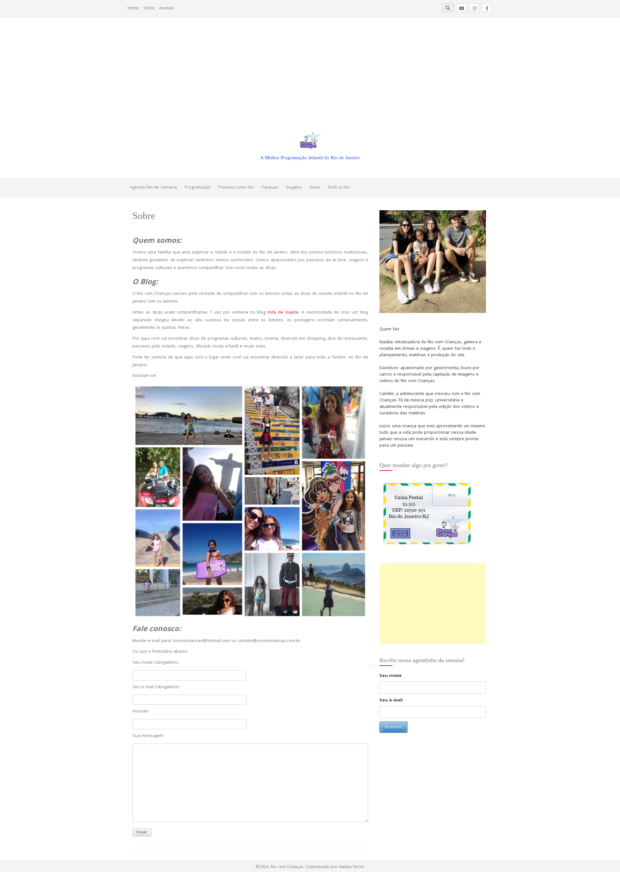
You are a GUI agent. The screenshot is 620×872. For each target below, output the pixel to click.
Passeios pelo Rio (236, 187)
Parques (270, 187)
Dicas (315, 187)
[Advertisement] (310, 66)
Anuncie (166, 8)
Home (133, 8)
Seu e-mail (391, 700)
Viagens (294, 187)
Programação (198, 187)
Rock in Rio (339, 187)
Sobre (149, 8)
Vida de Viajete (283, 312)
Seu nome (390, 676)
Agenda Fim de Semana (153, 187)
